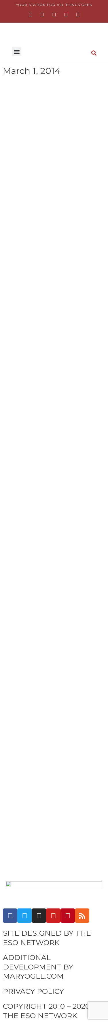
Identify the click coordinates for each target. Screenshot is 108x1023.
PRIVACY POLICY (33, 991)
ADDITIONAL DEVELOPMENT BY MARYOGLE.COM (38, 966)
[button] (16, 51)
